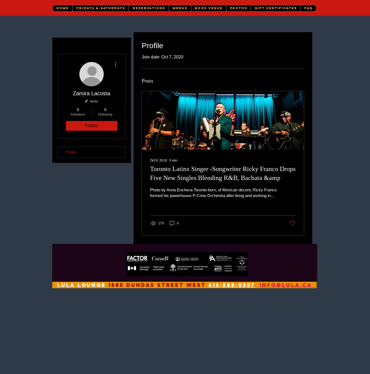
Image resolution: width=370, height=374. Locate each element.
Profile (71, 152)
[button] (100, 8)
